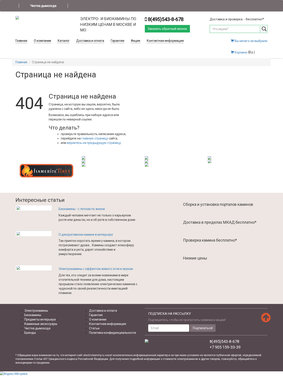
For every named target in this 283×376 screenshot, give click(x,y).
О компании (42, 40)
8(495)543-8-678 (166, 19)
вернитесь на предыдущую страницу (94, 143)
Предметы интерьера (40, 319)
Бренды (30, 332)
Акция (135, 40)
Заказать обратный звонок (167, 29)
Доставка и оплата (90, 40)
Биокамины (32, 315)
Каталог (64, 40)
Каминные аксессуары (40, 324)
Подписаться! (203, 328)
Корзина (240, 52)
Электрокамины (36, 310)
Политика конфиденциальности (112, 332)
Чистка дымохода (43, 6)
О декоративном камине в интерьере (86, 234)
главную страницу (94, 138)
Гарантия (117, 40)
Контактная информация (165, 40)
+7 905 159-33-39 (225, 347)
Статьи (94, 328)
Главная (21, 40)
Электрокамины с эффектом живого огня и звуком (96, 269)
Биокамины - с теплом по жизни (82, 209)
